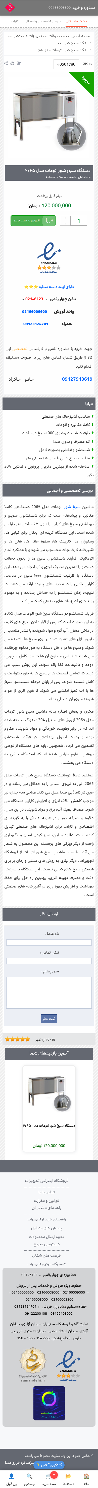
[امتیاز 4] (14, 1038)
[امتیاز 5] (16, 1038)
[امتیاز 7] (21, 1038)
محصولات (56, 36)
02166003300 (62, 1299)
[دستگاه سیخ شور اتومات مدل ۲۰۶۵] (48, 117)
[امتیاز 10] (29, 1038)
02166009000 (74, 1292)
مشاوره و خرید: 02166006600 (71, 8)
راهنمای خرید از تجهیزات (46, 1219)
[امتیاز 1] (6, 1038)
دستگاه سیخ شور (77, 43)
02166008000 (48, 1292)
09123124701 (35, 324)
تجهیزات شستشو (28, 36)
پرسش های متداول (46, 1228)
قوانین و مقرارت (46, 1201)
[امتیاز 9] (26, 1038)
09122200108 (36, 1313)
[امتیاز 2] (9, 1038)
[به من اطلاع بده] (19, 63)
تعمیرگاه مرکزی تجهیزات (46, 1264)
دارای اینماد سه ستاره (49, 287)
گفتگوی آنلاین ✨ (49, 1465)
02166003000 (37, 1299)
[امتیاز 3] (11, 1038)
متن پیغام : (50, 971)
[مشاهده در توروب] (49, 1419)
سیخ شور (72, 507)
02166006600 (23, 1292)
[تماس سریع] (48, 336)
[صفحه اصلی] (10, 9)
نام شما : (52, 934)
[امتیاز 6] (19, 1038)
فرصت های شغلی (46, 1255)
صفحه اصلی (81, 36)
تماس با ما (46, 1192)
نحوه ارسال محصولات (46, 1237)
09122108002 (62, 1313)
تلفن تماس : (49, 952)
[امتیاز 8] (24, 1038)
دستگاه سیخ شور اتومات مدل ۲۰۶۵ (62, 50)
